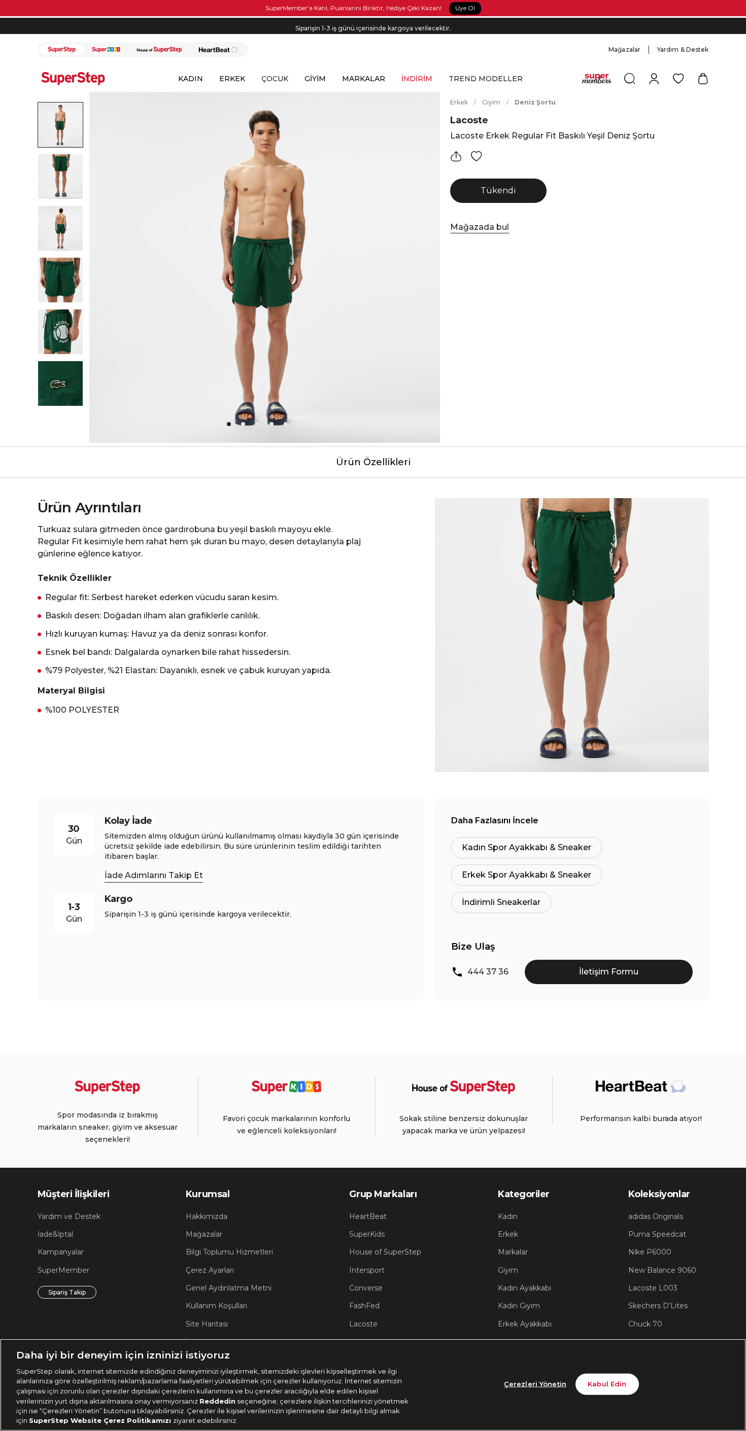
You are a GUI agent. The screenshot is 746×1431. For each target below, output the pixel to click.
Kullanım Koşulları (216, 1305)
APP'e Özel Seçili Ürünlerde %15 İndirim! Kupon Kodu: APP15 (373, 32)
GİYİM (315, 78)
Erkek (459, 102)
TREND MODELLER (486, 78)
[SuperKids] (106, 49)
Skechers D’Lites (658, 1305)
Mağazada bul (479, 227)
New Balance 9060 (662, 1270)
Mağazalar (624, 49)
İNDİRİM (416, 78)
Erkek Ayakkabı (525, 1324)
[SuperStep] (62, 49)
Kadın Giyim (519, 1305)
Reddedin (217, 1401)
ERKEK (232, 78)
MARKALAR (363, 78)
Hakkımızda (206, 1216)
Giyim (491, 102)
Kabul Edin (607, 1384)
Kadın (508, 1216)
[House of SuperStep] (159, 49)
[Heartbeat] (218, 49)
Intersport (367, 1270)
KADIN (190, 78)
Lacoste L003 (652, 1288)
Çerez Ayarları (210, 1270)
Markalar (513, 1252)
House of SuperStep (385, 1252)
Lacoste (469, 120)
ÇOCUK (274, 78)
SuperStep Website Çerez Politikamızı (101, 1420)
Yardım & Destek (683, 49)
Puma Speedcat (657, 1234)
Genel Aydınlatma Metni (229, 1288)
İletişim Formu (608, 971)
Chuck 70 (645, 1324)
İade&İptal (55, 1234)
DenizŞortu (535, 102)
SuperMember (63, 1270)
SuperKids (367, 1234)
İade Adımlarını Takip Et (154, 875)
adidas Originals (655, 1216)
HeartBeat (368, 1216)
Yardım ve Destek (69, 1216)
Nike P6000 (649, 1252)
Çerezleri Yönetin (535, 1384)
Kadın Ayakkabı (524, 1288)
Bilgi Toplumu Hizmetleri (229, 1252)
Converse (366, 1288)
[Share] (456, 156)
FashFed (364, 1305)
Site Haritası (207, 1324)
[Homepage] (78, 79)
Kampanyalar (61, 1252)
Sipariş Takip (67, 1292)
